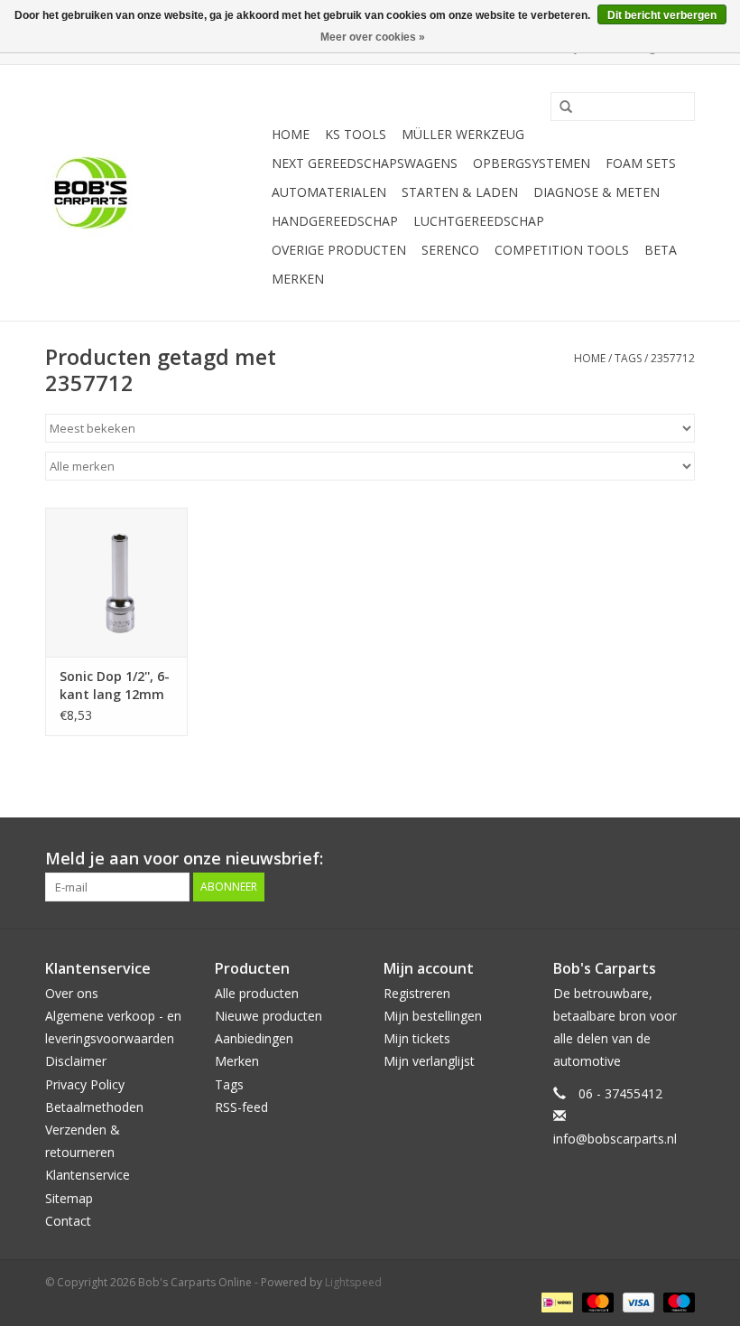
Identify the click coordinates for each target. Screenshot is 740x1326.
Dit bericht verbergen (662, 15)
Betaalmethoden (94, 1107)
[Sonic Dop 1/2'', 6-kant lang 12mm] (116, 582)
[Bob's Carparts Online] (155, 193)
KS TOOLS (355, 134)
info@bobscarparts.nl (615, 1138)
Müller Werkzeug (463, 134)
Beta (660, 249)
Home (291, 134)
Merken (298, 278)
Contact (68, 1220)
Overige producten (339, 249)
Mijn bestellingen (433, 1015)
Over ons (71, 993)
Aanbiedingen (254, 1038)
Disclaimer (75, 1060)
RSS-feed (241, 1107)
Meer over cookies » (372, 37)
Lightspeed (353, 1282)
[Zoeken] (559, 107)
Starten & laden (460, 192)
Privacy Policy (85, 1084)
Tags (628, 358)
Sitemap (69, 1198)
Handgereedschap (335, 220)
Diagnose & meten (596, 192)
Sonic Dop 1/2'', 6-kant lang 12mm (115, 685)
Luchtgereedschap (478, 220)
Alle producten (257, 993)
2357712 (673, 358)
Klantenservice (87, 1174)
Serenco (450, 249)
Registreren (417, 993)
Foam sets (641, 163)
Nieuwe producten (268, 1015)
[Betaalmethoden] (555, 1301)
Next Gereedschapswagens (365, 163)
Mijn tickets (417, 1038)
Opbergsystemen (531, 163)
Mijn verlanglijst (429, 1060)
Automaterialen (329, 192)
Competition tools (562, 249)
